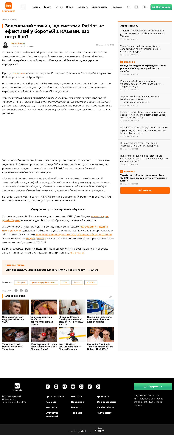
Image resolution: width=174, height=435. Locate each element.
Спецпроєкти (100, 7)
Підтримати (163, 7)
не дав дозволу (36, 238)
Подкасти (82, 7)
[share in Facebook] (16, 290)
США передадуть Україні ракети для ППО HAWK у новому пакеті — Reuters (52, 270)
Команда (51, 402)
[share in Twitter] (21, 290)
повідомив (18, 73)
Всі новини (145, 190)
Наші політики (105, 407)
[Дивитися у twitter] (81, 386)
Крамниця (103, 396)
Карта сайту (104, 413)
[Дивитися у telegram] (65, 386)
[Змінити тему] (136, 7)
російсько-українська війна (43, 282)
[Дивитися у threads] (98, 386)
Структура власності (52, 414)
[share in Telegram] (26, 290)
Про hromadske (55, 396)
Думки (59, 7)
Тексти (48, 7)
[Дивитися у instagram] (56, 386)
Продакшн (117, 7)
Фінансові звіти (106, 402)
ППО (65, 282)
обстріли (21, 282)
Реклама (76, 396)
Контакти (51, 407)
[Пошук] (128, 7)
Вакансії (76, 407)
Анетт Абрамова (18, 43)
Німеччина (77, 252)
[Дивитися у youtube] (73, 386)
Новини (36, 7)
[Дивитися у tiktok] (90, 386)
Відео (69, 7)
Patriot (77, 282)
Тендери (76, 413)
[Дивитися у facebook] (48, 386)
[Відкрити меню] (23, 7)
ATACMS (90, 282)
